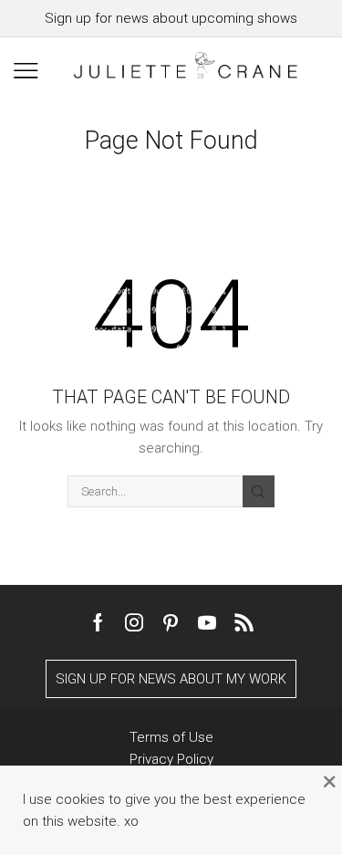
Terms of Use (171, 737)
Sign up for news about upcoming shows (171, 18)
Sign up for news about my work (171, 679)
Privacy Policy (171, 759)
